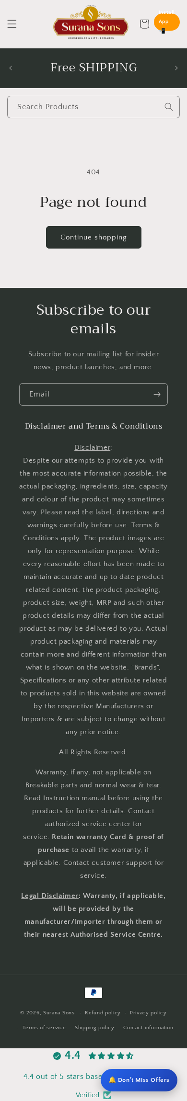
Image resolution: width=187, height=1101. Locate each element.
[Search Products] (168, 106)
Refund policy (103, 1013)
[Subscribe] (156, 394)
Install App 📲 (167, 22)
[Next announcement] (176, 68)
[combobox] (93, 107)
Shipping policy (95, 1028)
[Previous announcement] (10, 68)
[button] (12, 23)
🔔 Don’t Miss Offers (139, 1080)
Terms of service (44, 1028)
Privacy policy (148, 1013)
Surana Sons (59, 1013)
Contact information (148, 1028)
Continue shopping (93, 237)
